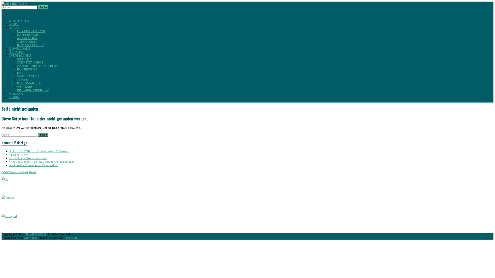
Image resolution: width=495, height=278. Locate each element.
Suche (43, 7)
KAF (20, 73)
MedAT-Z (24, 59)
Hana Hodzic (28, 34)
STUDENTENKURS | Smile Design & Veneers (39, 151)
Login (14, 97)
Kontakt (17, 93)
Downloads (19, 48)
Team (14, 27)
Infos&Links (20, 55)
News (14, 24)
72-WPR (22, 79)
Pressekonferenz (33, 90)
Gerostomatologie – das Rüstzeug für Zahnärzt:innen (41, 161)
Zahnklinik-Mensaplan (38, 66)
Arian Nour (27, 38)
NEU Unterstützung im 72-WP (28, 158)
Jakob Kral (27, 41)
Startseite (19, 20)
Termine (16, 52)
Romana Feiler (30, 45)
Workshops (27, 86)
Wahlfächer (28, 76)
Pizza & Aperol (18, 154)
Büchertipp (27, 69)
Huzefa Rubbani (31, 31)
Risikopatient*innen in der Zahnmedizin (33, 165)
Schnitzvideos (30, 62)
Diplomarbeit (29, 83)
